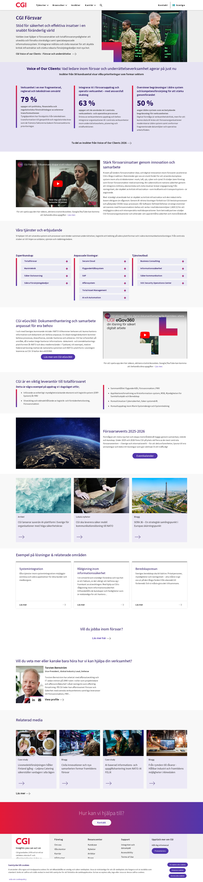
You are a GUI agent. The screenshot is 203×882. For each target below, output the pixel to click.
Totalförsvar (30, 261)
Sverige (180, 5)
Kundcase (92, 844)
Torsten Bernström (56, 667)
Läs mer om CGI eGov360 (58, 357)
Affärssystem (88, 282)
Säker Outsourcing (33, 275)
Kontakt (163, 5)
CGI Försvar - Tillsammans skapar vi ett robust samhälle (53, 164)
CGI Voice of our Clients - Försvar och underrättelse (43, 53)
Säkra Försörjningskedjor (36, 282)
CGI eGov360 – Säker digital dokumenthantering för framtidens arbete (147, 316)
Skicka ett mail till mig (39, 699)
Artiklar (91, 853)
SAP (84, 275)
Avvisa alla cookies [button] (177, 876)
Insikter (75, 5)
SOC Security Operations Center (155, 282)
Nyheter (92, 849)
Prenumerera (160, 851)
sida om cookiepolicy (18, 879)
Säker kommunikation (151, 275)
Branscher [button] (58, 5)
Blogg (91, 858)
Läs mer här (99, 638)
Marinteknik (30, 268)
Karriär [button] (89, 5)
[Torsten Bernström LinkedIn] (33, 699)
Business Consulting (150, 261)
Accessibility (127, 852)
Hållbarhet (59, 858)
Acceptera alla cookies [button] (177, 865)
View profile (52, 699)
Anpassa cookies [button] (177, 870)
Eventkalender (145, 455)
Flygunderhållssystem (93, 268)
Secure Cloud (88, 261)
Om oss (57, 844)
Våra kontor (60, 849)
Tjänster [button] (41, 5)
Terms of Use (127, 856)
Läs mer (71, 215)
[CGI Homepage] (21, 5)
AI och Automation (91, 297)
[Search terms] (101, 5)
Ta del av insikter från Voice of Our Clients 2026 (99, 142)
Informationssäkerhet (151, 268)
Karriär (57, 853)
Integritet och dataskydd (128, 846)
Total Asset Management (94, 290)
